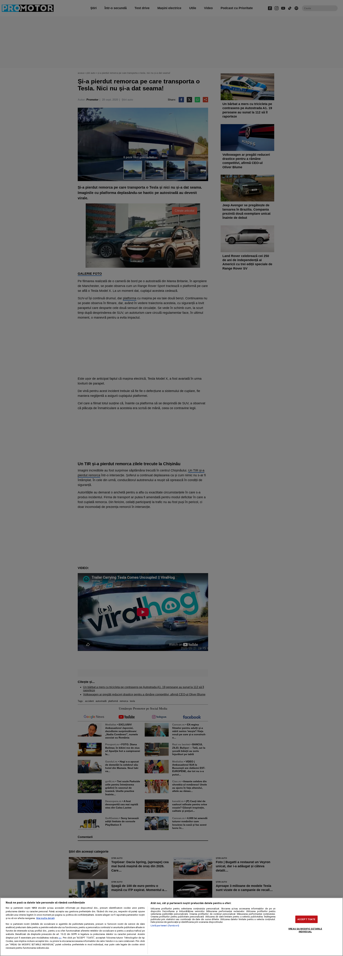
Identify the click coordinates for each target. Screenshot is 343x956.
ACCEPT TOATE (306, 919)
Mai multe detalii (45, 918)
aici (60, 938)
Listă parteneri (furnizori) (165, 925)
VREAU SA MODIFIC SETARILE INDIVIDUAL (305, 930)
